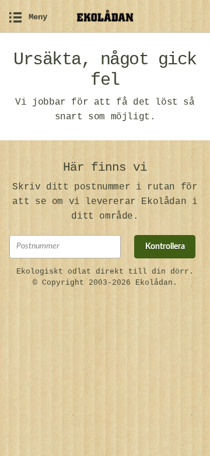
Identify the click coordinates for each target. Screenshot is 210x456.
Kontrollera (165, 247)
